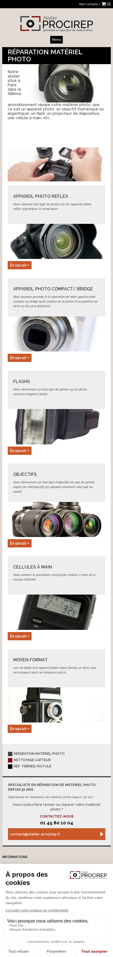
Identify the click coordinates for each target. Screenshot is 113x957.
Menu (56, 40)
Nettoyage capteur (32, 760)
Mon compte (88, 4)
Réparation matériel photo (39, 754)
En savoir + (19, 265)
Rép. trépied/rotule (32, 766)
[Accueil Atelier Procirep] (56, 23)
